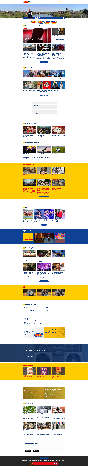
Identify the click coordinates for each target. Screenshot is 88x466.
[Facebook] (41, 458)
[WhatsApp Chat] (63, 18)
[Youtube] (45, 458)
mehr (42, 307)
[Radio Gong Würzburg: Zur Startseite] (26, 2)
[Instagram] (43, 458)
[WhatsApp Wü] (47, 458)
